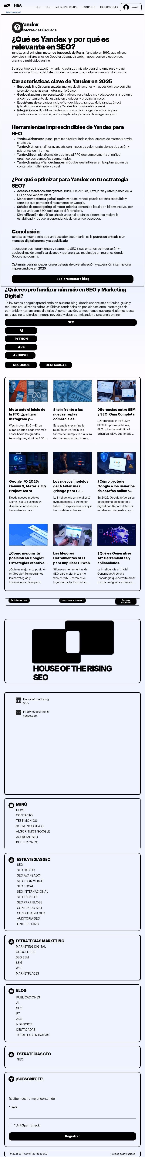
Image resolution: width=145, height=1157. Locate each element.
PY (18, 1013)
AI (17, 1002)
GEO (20, 1059)
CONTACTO (24, 815)
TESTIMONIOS (26, 820)
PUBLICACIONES (28, 997)
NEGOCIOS (24, 1024)
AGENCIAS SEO (27, 837)
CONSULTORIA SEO (31, 913)
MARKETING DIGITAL (31, 946)
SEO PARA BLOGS (29, 902)
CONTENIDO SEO (29, 908)
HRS (18, 6)
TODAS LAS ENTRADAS (32, 1035)
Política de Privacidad (123, 1154)
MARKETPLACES (27, 973)
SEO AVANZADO (28, 875)
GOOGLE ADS (25, 952)
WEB (19, 968)
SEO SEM (22, 957)
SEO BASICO (26, 870)
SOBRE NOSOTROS (30, 826)
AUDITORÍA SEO (28, 918)
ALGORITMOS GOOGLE (33, 831)
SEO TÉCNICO (27, 897)
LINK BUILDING (28, 924)
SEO (20, 864)
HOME (20, 810)
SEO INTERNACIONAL (32, 891)
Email (13, 1107)
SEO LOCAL (25, 886)
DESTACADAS (25, 1029)
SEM (19, 962)
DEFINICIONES (26, 842)
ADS (19, 1018)
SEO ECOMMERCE (30, 881)
